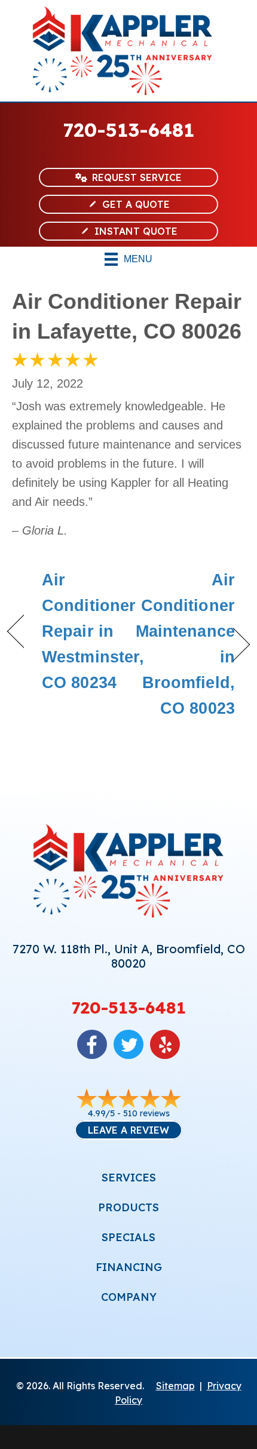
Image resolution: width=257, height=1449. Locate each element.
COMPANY (129, 1297)
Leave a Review (128, 1130)
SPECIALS (128, 1237)
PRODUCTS (128, 1207)
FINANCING (129, 1267)
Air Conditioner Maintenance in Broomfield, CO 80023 (185, 644)
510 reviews (146, 1113)
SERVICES (129, 1177)
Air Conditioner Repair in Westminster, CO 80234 (93, 631)
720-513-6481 (128, 130)
